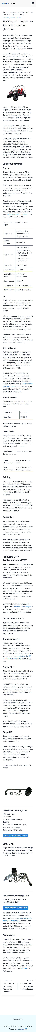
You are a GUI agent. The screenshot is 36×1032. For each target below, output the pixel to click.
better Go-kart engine (22, 607)
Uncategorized (15, 18)
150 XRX (23, 968)
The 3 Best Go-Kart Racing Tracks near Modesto (9, 986)
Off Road (6, 18)
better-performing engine (17, 214)
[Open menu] (32, 3)
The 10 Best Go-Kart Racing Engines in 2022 (26, 985)
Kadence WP (22, 1029)
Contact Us (18, 1019)
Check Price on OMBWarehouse (15, 835)
